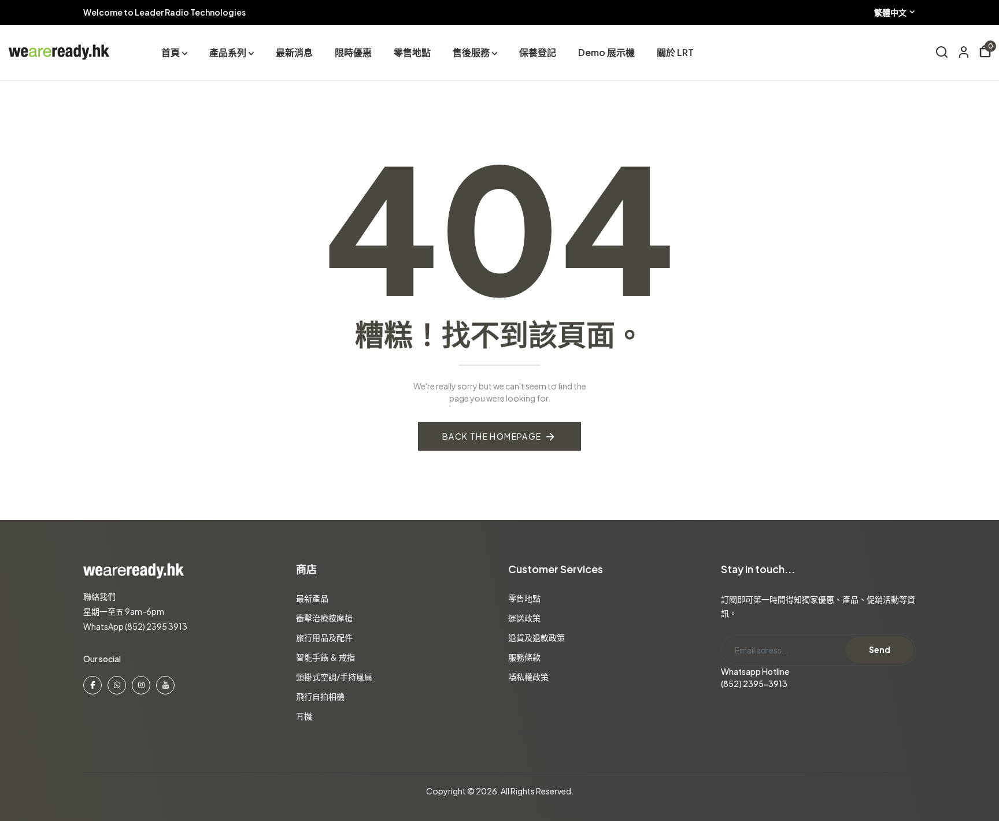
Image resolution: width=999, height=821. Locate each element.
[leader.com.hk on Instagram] (141, 685)
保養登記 (537, 52)
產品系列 (227, 52)
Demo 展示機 (606, 52)
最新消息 (294, 52)
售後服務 (471, 52)
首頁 (170, 52)
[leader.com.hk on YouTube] (165, 685)
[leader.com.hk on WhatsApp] (117, 685)
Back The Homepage (492, 436)
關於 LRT (675, 52)
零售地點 (412, 52)
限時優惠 (353, 52)
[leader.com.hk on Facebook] (92, 685)
